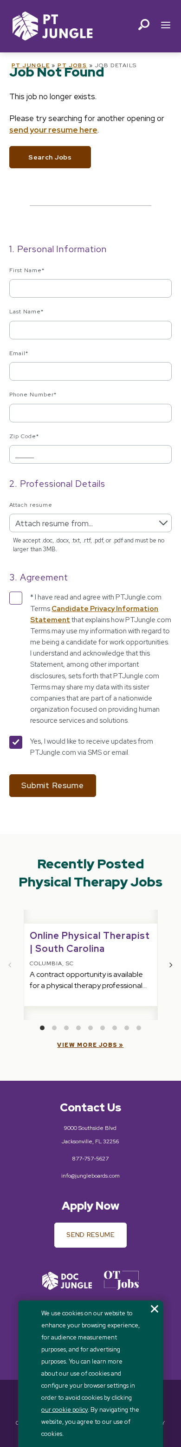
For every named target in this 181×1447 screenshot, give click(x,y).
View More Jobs (87, 1045)
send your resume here (53, 130)
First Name (27, 270)
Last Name (26, 311)
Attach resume (30, 505)
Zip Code (24, 436)
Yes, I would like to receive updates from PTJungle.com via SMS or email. (91, 747)
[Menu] (165, 26)
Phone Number (33, 394)
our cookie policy (64, 1410)
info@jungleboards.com (90, 1175)
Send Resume (90, 1234)
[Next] (171, 965)
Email (18, 353)
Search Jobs (50, 157)
